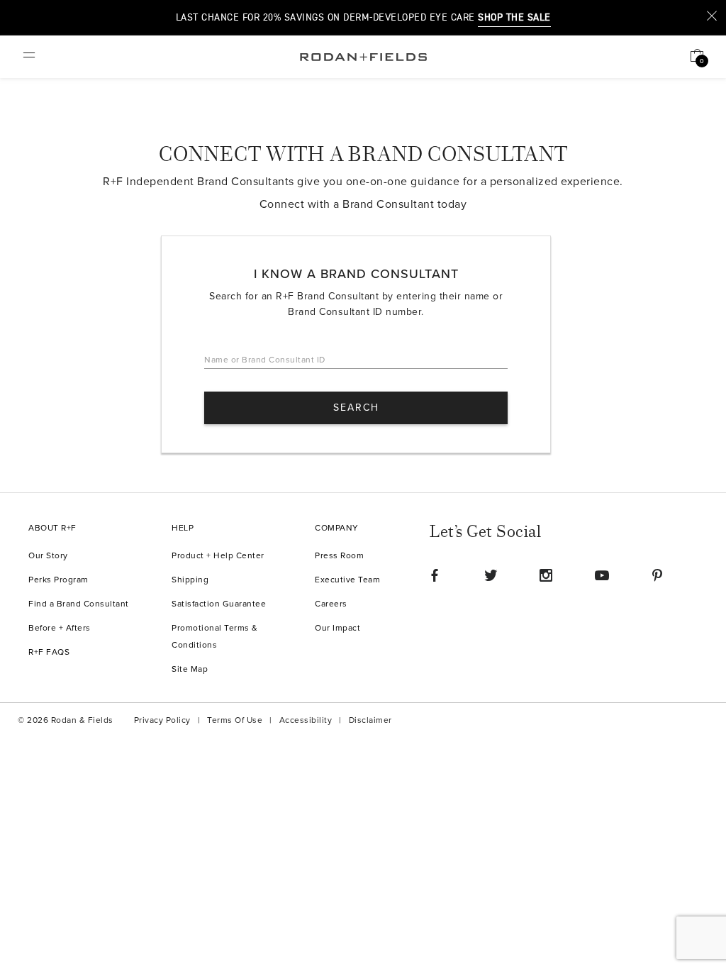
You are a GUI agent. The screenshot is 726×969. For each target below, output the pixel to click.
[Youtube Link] (601, 575)
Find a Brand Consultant (78, 604)
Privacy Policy (162, 720)
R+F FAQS (48, 652)
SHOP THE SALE (514, 17)
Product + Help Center (218, 555)
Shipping (190, 580)
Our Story (48, 555)
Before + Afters (59, 628)
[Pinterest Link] (657, 575)
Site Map (190, 669)
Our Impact (337, 628)
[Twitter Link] (490, 575)
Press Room (339, 555)
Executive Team (347, 580)
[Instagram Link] (545, 575)
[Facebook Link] (434, 575)
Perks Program (58, 580)
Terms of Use (234, 720)
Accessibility (306, 720)
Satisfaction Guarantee (219, 604)
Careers (331, 604)
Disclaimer (370, 720)
